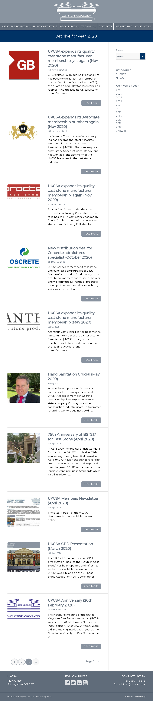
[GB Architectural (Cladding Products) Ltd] (23, 65)
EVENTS (121, 74)
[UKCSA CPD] (23, 557)
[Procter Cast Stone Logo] (23, 199)
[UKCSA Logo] (23, 614)
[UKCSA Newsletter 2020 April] (23, 512)
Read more (91, 102)
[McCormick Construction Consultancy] (23, 131)
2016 (118, 123)
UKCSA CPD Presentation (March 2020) (70, 546)
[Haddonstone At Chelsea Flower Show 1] (23, 448)
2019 (118, 112)
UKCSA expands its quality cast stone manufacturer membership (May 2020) (71, 317)
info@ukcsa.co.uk (134, 684)
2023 (119, 97)
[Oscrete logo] (23, 262)
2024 (119, 93)
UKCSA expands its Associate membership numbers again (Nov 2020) (74, 122)
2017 (118, 119)
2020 (119, 108)
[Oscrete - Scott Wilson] (23, 388)
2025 (119, 90)
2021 (118, 104)
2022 (119, 101)
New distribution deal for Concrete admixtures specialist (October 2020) (70, 252)
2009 (119, 127)
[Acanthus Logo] (23, 326)
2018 (119, 115)
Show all (121, 130)
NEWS (120, 78)
